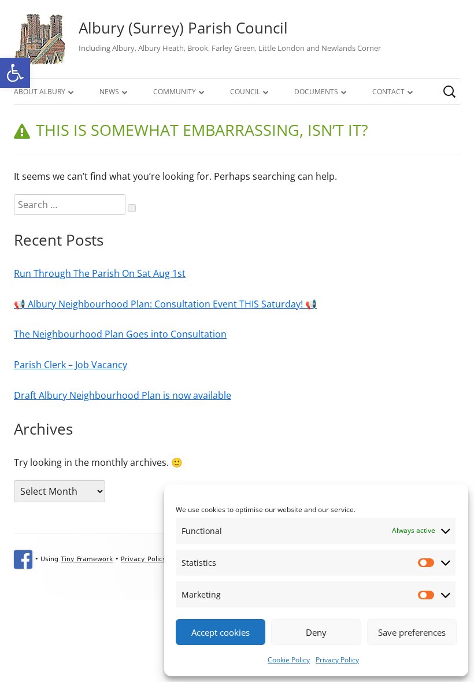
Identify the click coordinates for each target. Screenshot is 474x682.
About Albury (39, 92)
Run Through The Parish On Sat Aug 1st (100, 273)
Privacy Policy (337, 660)
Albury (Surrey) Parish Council (183, 27)
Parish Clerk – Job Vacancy (70, 364)
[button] (15, 73)
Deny (316, 632)
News (109, 92)
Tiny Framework (87, 559)
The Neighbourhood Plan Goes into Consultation (120, 334)
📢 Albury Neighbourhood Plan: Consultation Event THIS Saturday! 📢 (165, 304)
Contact (388, 92)
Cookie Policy (289, 660)
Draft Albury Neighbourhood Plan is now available (122, 395)
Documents (316, 92)
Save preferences (412, 632)
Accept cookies (220, 632)
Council (245, 92)
